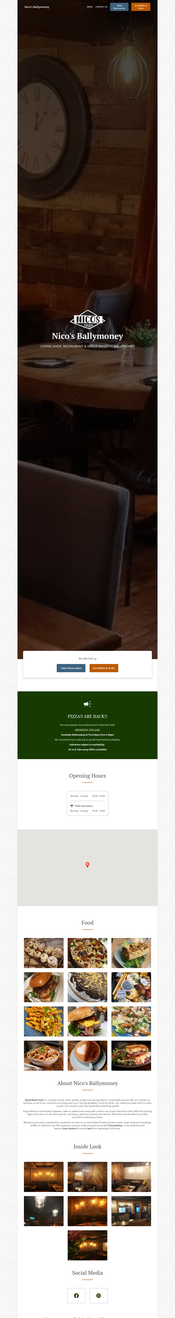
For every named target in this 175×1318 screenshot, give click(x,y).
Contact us (101, 6)
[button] (44, 967)
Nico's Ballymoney (37, 7)
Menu (90, 6)
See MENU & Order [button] (141, 7)
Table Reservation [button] (119, 7)
